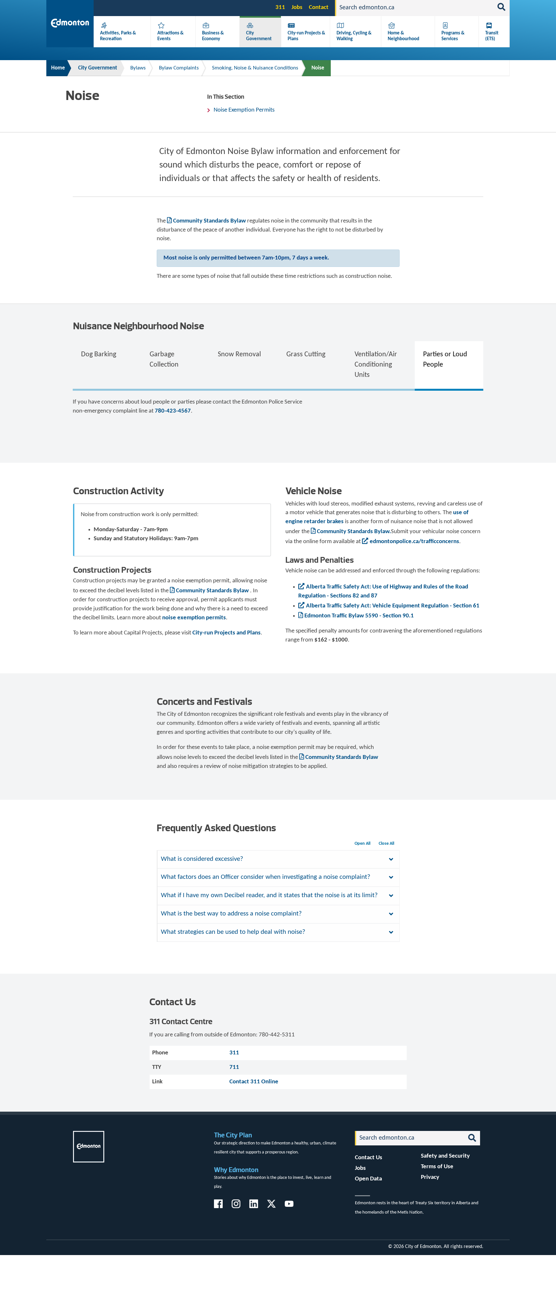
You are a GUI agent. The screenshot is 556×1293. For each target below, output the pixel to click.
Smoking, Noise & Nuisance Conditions (255, 68)
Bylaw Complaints (179, 68)
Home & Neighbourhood (403, 36)
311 (280, 8)
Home (58, 68)
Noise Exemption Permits (244, 110)
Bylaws (138, 68)
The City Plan (233, 1135)
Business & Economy (213, 36)
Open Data (368, 1179)
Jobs (297, 8)
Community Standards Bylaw (209, 221)
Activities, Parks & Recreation (118, 36)
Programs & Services (453, 36)
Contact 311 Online (253, 1082)
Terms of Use (437, 1167)
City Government (259, 36)
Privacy (430, 1177)
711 (234, 1067)
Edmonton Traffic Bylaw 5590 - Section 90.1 (359, 616)
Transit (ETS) (491, 36)
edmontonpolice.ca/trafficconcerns (414, 542)
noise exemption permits (194, 618)
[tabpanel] (278, 414)
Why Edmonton (236, 1170)
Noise (317, 68)
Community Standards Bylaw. (354, 532)
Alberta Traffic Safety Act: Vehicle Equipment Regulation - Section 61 (392, 606)
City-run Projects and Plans (226, 633)
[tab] (107, 365)
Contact (319, 8)
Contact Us (368, 1158)
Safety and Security (445, 1156)
